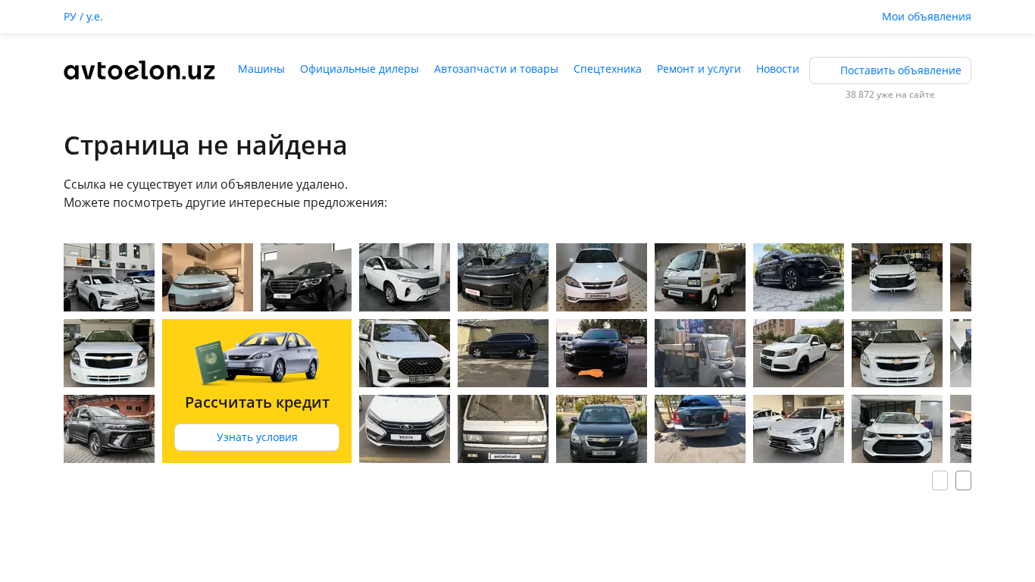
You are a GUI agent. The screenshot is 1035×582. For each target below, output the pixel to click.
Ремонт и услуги (699, 68)
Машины (261, 68)
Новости (777, 68)
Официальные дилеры (359, 68)
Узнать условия (257, 437)
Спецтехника (608, 68)
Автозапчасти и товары (496, 68)
